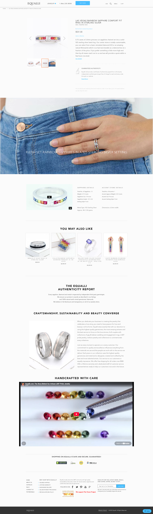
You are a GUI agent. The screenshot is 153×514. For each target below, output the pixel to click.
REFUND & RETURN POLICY (47, 492)
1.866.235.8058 (65, 4)
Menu (115, 4)
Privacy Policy (102, 510)
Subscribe (121, 486)
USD (107, 4)
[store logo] (34, 3)
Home (4, 8)
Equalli (30, 510)
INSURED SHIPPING (45, 482)
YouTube (85, 487)
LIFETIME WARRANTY (45, 485)
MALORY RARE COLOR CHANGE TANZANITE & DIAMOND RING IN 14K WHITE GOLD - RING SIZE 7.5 (89, 261)
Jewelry (51, 4)
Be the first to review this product (84, 29)
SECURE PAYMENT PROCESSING (48, 490)
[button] (30, 38)
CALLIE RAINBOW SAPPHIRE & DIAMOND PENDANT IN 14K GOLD (63, 260)
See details (79, 59)
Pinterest (81, 487)
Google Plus (89, 487)
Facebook (72, 487)
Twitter (76, 487)
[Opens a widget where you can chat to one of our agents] (147, 511)
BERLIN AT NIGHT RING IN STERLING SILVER (37, 259)
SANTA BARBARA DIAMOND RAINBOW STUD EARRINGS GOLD (116, 260)
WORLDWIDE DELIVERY (46, 487)
